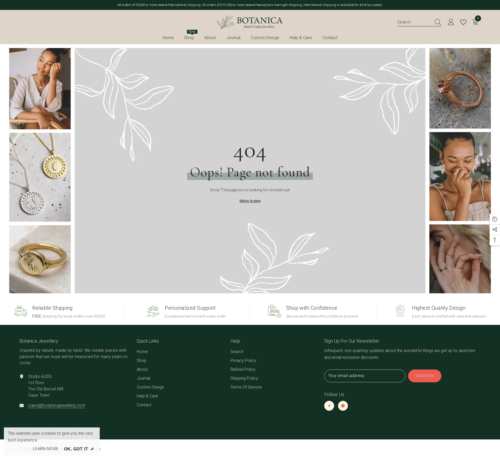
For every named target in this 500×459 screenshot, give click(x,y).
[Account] (451, 22)
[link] (59, 312)
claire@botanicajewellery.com (56, 405)
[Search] (419, 22)
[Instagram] (343, 406)
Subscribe (424, 375)
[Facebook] (329, 406)
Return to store (250, 200)
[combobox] (414, 22)
